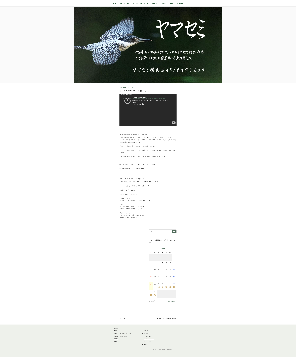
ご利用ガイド (117, 328)
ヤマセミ (146, 330)
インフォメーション (149, 339)
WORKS (163, 3)
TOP (114, 3)
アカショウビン (147, 336)
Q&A (146, 3)
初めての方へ (137, 3)
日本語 (171, 3)
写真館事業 (117, 341)
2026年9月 (171, 301)
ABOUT (154, 3)
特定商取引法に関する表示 (120, 336)
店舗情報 (180, 3)
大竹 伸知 (132, 87)
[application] (148, 110)
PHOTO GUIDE (124, 3)
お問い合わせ (117, 330)
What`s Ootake (147, 341)
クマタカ (146, 333)
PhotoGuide (147, 328)
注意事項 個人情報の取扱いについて (123, 333)
